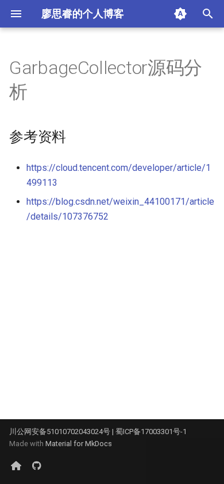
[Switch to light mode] (180, 13)
